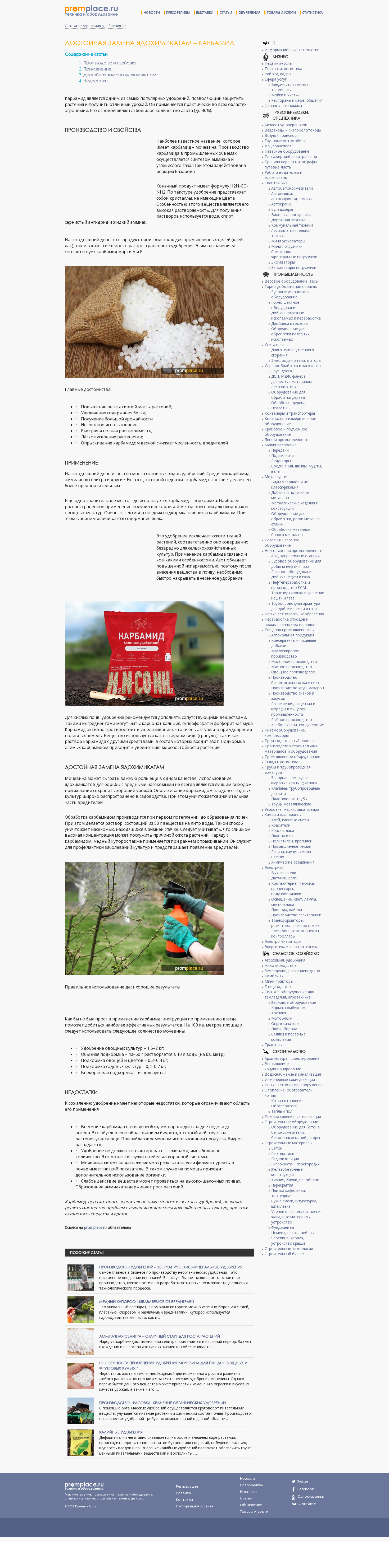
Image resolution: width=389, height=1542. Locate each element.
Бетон (276, 1148)
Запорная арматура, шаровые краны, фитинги (294, 780)
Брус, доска (281, 370)
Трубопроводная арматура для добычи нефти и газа (295, 606)
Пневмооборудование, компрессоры (285, 733)
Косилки (278, 1012)
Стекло (277, 856)
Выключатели (283, 872)
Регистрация (187, 1486)
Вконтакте (306, 1503)
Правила (183, 1493)
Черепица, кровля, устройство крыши (288, 1240)
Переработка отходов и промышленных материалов (290, 622)
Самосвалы (281, 251)
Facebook (305, 1489)
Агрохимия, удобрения (102, 25)
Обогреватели (284, 1105)
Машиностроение (281, 444)
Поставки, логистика (283, 68)
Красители (280, 825)
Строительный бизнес (285, 1253)
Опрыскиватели (285, 1023)
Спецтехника (276, 182)
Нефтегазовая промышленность (294, 550)
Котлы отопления (287, 1100)
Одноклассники (310, 1496)
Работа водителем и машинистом (283, 175)
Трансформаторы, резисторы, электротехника (296, 923)
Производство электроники (296, 914)
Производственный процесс (290, 740)
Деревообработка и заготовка (293, 365)
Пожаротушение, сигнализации (293, 1116)
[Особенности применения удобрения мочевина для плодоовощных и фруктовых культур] (80, 1375)
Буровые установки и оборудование (290, 294)
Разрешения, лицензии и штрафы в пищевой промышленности (293, 709)
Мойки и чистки (285, 94)
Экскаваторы (283, 262)
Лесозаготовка (284, 386)
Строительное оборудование (291, 1121)
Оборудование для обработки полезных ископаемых (290, 334)
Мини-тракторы (279, 981)
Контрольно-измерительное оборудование (290, 421)
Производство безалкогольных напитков (295, 680)
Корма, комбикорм (288, 1007)
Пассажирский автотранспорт (292, 156)
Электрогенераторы (283, 941)
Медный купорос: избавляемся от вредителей (146, 1301)
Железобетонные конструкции (287, 1172)
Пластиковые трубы (289, 798)
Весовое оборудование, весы (291, 281)
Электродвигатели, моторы (296, 360)
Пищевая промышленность (289, 629)
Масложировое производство (285, 653)
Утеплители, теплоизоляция (297, 1211)
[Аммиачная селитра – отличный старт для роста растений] (80, 1340)
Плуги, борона (284, 1028)
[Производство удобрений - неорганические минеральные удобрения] (80, 1276)
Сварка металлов (287, 534)
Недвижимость (278, 63)
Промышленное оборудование (292, 756)
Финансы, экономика (283, 105)
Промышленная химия (291, 846)
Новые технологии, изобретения (294, 613)
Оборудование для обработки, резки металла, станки (296, 519)
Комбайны (274, 975)
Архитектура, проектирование (292, 1058)
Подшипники (282, 455)
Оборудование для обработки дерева (288, 395)
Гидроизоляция (285, 1158)
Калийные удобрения (121, 1432)
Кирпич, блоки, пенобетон (295, 1179)
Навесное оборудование (287, 151)
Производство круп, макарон (297, 687)
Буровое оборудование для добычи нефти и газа (296, 564)
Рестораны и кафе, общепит (297, 100)
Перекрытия (282, 1185)
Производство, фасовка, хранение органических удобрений (162, 1402)
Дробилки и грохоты (289, 323)
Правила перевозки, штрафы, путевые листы (291, 164)
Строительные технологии (289, 1248)
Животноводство (280, 965)
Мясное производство (291, 666)
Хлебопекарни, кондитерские (297, 724)
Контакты (184, 1499)
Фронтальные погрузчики (294, 256)
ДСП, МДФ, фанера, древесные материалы (291, 379)
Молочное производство (294, 661)
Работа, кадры (278, 73)
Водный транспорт (282, 135)
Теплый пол (281, 1111)
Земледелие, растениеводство (292, 970)
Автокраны (281, 204)
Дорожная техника (288, 219)
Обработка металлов (290, 529)
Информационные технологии (292, 49)
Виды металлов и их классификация (289, 484)
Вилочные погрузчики (291, 214)
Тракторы (273, 1044)
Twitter (302, 1481)
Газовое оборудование (292, 571)
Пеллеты (279, 407)
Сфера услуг (276, 79)
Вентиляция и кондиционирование (283, 1066)
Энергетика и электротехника (291, 946)
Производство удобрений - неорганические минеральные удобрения (170, 1266)
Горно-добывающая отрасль (291, 286)
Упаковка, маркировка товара (292, 809)
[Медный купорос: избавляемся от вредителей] (80, 1308)
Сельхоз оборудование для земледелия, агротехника (289, 994)
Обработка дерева (288, 402)
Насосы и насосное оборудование (282, 542)
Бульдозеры (282, 209)
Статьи (226, 13)
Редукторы (281, 460)
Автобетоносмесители (292, 188)
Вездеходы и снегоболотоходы (293, 130)
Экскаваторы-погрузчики (293, 267)
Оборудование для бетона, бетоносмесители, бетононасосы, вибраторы (296, 1132)
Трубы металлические (291, 804)
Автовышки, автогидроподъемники (292, 196)
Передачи (280, 450)
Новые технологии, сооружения (294, 1084)
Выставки (204, 13)
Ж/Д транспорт (278, 145)
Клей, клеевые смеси (290, 819)
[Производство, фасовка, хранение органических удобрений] (80, 1410)
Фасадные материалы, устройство (291, 1219)
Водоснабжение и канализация (293, 1074)
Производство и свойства (109, 62)
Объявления (249, 13)
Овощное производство (293, 671)
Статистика (312, 13)
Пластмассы (282, 835)
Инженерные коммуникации (290, 1079)
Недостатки (95, 80)
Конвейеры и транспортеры (290, 413)
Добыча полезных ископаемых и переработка (296, 315)
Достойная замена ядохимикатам (119, 74)
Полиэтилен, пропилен (291, 840)
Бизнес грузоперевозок (286, 124)
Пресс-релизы (178, 13)
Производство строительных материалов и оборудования (291, 748)
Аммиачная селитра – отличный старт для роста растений (159, 1336)
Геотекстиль (282, 1153)
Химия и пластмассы (283, 814)
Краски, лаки (282, 830)
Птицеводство (278, 986)
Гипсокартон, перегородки (295, 1163)
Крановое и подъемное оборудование (286, 431)
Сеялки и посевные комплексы (288, 1037)
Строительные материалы (288, 1142)
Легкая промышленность (287, 439)
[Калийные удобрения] (80, 1442)
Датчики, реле (284, 877)
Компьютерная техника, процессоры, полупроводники (293, 888)
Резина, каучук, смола (291, 851)
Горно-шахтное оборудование (285, 305)
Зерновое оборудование (293, 1002)
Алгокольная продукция (292, 635)
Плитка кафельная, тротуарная (288, 1193)
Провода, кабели (286, 909)
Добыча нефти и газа (290, 576)
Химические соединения (293, 862)
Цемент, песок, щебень (292, 1232)
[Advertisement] (109, 176)
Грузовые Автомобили (285, 140)
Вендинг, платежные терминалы (290, 87)
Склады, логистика (281, 761)
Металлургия (276, 476)
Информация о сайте (195, 1506)
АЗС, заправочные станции (295, 555)
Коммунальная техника (292, 225)
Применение (97, 69)
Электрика (274, 867)
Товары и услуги (281, 13)
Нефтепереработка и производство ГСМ (290, 585)
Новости (152, 13)
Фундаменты (282, 1227)
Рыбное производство (291, 719)
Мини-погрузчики (286, 246)
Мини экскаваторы (288, 240)
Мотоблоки (281, 1018)
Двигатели (274, 344)
